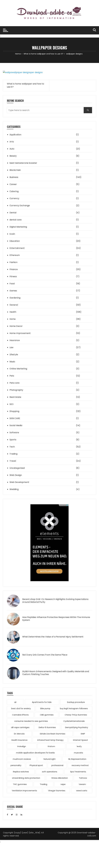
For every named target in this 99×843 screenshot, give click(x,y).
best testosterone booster (23, 162)
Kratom (51, 746)
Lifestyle (14, 354)
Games (13, 290)
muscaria (78, 752)
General (14, 304)
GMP (83, 733)
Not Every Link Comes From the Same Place (44, 654)
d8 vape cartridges (20, 727)
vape (63, 784)
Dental (13, 212)
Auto (12, 148)
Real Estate (15, 397)
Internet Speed (80, 740)
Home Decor (16, 326)
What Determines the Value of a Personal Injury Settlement (53, 636)
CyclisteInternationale (74, 721)
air (15, 702)
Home (13, 319)
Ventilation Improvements (24, 790)
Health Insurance (19, 740)
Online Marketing (18, 368)
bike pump (45, 708)
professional (57, 765)
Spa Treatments (78, 771)
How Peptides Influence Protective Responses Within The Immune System (56, 619)
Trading (13, 453)
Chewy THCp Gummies (76, 714)
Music (12, 361)
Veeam (82, 784)
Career (13, 184)
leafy (79, 746)
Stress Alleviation (59, 778)
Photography (16, 389)
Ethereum (15, 255)
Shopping (14, 411)
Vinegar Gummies (56, 790)
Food (12, 283)
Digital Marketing (18, 226)
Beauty (13, 155)
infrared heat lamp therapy (50, 740)
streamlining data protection (26, 778)
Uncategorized (17, 468)
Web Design (16, 475)
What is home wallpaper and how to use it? (25, 85)
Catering (14, 191)
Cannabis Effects (20, 714)
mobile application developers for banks (35, 752)
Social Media (16, 425)
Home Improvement (20, 333)
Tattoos (83, 778)
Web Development (19, 482)
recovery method (80, 765)
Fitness (13, 276)
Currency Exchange (20, 205)
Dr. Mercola (19, 733)
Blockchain (15, 170)
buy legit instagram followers (74, 708)
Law (11, 347)
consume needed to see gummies (31, 721)
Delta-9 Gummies (47, 727)
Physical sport (36, 765)
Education (15, 241)
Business (14, 177)
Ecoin (12, 233)
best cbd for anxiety (21, 708)
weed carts (81, 790)
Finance (14, 269)
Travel (13, 460)
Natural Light (50, 759)
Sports (13, 439)
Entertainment (17, 248)
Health (13, 311)
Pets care (14, 382)
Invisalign (21, 746)
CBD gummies (46, 714)
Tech (12, 446)
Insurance (15, 340)
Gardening (15, 297)
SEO (12, 404)
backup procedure (76, 702)
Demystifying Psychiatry (76, 727)
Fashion (13, 262)
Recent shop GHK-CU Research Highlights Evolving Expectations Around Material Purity (55, 600)
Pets (12, 375)
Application (15, 134)
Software (14, 432)
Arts (12, 141)
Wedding (14, 489)
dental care (16, 219)
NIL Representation (77, 759)
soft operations (49, 771)
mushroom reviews (22, 759)
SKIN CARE (15, 418)
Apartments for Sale (42, 702)
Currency (14, 198)
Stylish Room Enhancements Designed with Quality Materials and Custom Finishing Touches (55, 673)
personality (16, 765)
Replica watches (21, 771)
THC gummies (20, 784)
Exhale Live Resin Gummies (52, 733)
